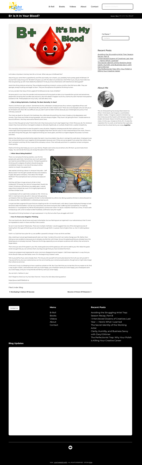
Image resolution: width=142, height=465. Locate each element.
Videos (53, 319)
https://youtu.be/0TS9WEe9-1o (19, 280)
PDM (90, 462)
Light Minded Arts (60, 462)
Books (53, 315)
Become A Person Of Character (79, 292)
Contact (54, 325)
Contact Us (14, 308)
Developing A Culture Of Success (22, 292)
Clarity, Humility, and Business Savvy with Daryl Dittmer (109, 333)
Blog (21, 287)
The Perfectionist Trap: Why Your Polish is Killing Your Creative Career (115, 70)
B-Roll (53, 312)
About (53, 322)
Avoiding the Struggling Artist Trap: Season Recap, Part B (109, 314)
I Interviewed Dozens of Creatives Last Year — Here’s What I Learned (115, 60)
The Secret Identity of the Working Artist (114, 63)
